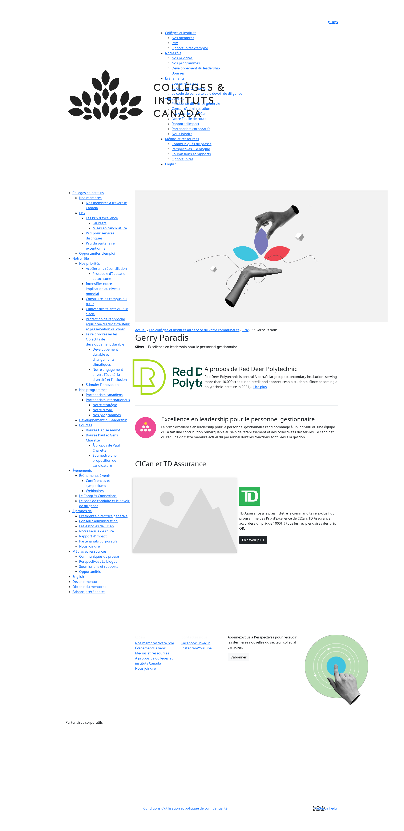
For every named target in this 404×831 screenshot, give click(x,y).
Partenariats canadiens (104, 394)
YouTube (205, 648)
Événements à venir (187, 83)
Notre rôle (173, 53)
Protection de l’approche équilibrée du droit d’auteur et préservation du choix (108, 324)
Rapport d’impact (185, 123)
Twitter (319, 808)
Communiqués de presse (191, 144)
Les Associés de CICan (189, 113)
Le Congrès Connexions (190, 88)
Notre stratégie (105, 405)
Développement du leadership (196, 68)
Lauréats (99, 223)
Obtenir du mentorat (89, 586)
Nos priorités (182, 58)
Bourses (178, 73)
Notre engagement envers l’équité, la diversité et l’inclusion (110, 374)
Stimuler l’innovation (102, 384)
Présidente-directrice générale (196, 103)
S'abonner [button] (238, 657)
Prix (175, 43)
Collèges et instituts (180, 33)
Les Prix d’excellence (102, 218)
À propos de (174, 98)
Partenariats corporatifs (191, 128)
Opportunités (182, 159)
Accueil (140, 330)
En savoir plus (253, 540)
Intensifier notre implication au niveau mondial (103, 288)
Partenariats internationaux (108, 400)
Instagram (189, 648)
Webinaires (95, 490)
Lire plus (260, 386)
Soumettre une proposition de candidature (105, 460)
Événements (175, 78)
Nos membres (183, 38)
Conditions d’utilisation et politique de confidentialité (185, 808)
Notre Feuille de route (189, 118)
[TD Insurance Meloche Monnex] (160, 741)
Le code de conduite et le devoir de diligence (207, 93)
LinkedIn (203, 643)
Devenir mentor (85, 581)
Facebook (189, 643)
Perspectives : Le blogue (191, 149)
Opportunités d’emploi (190, 48)
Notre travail (103, 410)
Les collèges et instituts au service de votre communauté (194, 330)
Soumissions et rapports (191, 154)
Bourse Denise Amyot (103, 430)
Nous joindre (182, 134)
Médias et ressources (182, 139)
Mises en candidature (110, 228)
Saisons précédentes (88, 591)
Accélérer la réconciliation (106, 268)
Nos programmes (186, 63)
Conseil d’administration (191, 108)
